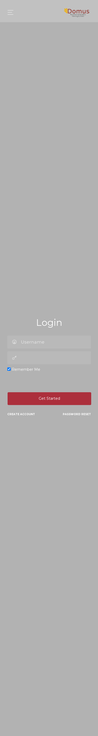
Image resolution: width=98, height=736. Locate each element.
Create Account (21, 414)
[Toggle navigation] (9, 12)
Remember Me (25, 369)
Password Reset (77, 414)
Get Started (49, 398)
